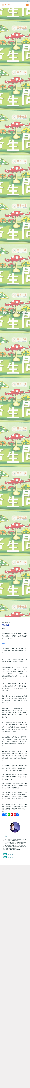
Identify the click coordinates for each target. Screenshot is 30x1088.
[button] (5, 307)
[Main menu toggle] (27, 5)
